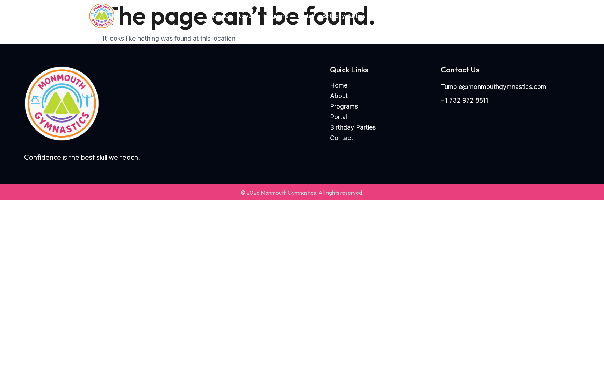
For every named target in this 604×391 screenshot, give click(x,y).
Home (220, 15)
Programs (275, 15)
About (245, 15)
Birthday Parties (344, 15)
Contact (385, 15)
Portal (305, 15)
